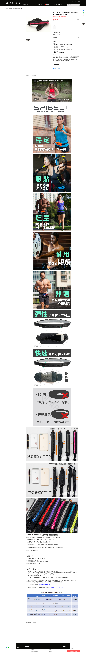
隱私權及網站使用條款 (34, 651)
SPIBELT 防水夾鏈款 (44, 584)
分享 (55, 68)
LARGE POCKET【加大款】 (56, 587)
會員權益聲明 (51, 651)
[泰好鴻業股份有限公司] (13, 3)
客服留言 (50, 649)
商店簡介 (32, 649)
